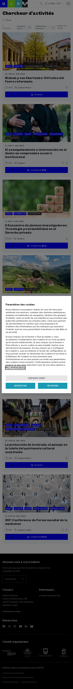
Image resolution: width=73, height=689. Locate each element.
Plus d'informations (15, 367)
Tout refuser (52, 385)
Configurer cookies (36, 378)
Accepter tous (20, 385)
